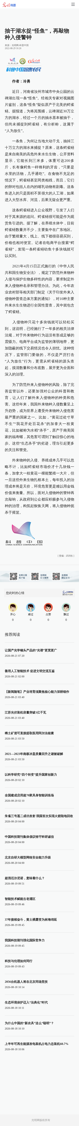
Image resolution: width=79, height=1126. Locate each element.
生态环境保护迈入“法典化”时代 (26, 1002)
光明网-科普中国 (20, 45)
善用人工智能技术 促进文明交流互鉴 (30, 671)
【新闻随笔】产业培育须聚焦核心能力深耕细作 (37, 691)
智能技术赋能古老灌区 (20, 898)
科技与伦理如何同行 (18, 961)
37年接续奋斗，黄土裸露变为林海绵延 (31, 919)
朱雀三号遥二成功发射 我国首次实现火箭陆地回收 (39, 816)
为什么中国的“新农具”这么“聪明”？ (29, 1023)
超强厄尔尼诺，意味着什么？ (25, 878)
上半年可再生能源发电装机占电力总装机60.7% (36, 1043)
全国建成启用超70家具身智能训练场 (29, 795)
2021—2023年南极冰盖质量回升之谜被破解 (34, 753)
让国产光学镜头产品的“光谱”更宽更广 (31, 650)
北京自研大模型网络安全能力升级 (28, 857)
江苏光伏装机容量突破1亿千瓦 (25, 712)
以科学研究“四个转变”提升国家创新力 (31, 774)
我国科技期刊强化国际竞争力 (25, 940)
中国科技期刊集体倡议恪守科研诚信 (29, 836)
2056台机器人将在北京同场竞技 (26, 981)
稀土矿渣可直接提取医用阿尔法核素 (29, 733)
